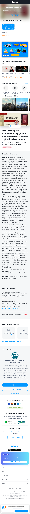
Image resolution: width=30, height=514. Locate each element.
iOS (12, 334)
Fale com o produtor (16, 389)
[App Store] (11, 450)
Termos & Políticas (17, 508)
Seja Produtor (5, 475)
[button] (4, 507)
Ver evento (15, 15)
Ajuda (3, 483)
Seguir (16, 385)
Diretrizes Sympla (14, 502)
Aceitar (21, 511)
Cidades (4, 468)
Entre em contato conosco (18, 498)
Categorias (4, 471)
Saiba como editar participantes (10, 308)
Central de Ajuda (15, 432)
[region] (15, 509)
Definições (8, 511)
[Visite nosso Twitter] (17, 488)
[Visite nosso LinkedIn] (10, 488)
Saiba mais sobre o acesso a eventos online (13, 341)
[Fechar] (28, 506)
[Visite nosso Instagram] (13, 488)
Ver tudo (26, 83)
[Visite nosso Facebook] (20, 488)
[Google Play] (17, 450)
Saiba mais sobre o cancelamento (10, 299)
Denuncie (24, 314)
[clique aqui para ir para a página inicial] (15, 2)
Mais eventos (16, 393)
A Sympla (4, 479)
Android (8, 336)
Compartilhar (16, 126)
